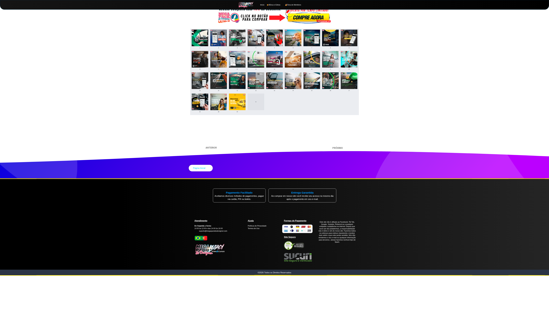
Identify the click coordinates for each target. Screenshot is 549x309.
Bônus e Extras (274, 5)
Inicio (262, 5)
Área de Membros (294, 5)
